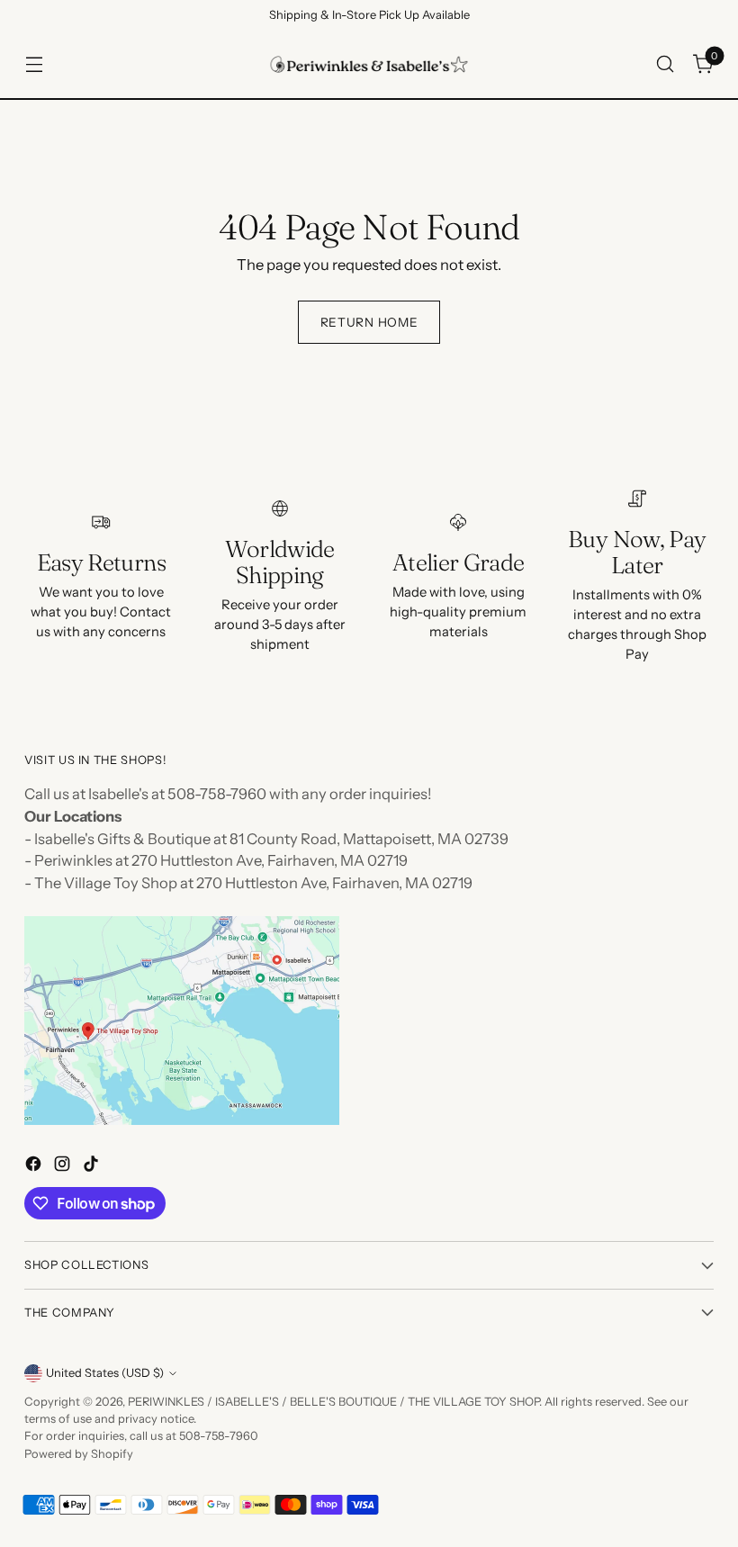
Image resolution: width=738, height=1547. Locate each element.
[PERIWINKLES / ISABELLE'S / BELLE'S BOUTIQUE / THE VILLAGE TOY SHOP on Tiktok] (93, 1167)
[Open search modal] (665, 64)
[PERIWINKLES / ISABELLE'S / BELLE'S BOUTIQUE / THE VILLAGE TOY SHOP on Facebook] (35, 1167)
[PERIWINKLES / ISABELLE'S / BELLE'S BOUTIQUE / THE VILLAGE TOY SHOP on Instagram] (64, 1167)
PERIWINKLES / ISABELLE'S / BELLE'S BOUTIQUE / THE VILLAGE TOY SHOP (333, 1401)
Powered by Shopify (78, 1454)
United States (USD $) (105, 1373)
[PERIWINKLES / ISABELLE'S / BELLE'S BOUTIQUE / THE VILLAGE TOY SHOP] (369, 64)
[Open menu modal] (33, 64)
